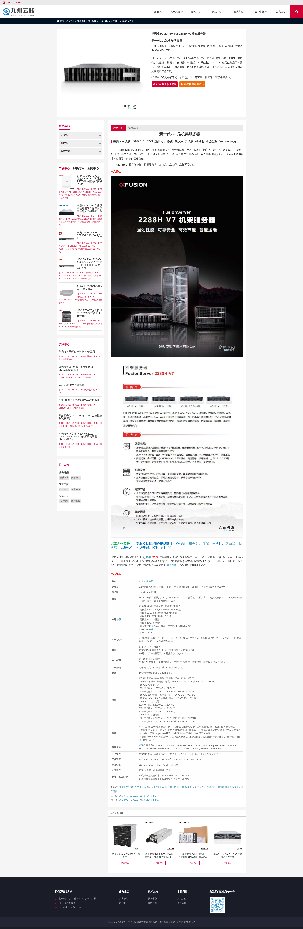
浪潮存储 (94, 219)
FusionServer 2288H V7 (152, 787)
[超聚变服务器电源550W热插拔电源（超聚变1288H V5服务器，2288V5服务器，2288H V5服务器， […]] (159, 835)
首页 (62, 21)
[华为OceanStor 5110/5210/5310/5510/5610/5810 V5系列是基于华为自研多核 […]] (227, 835)
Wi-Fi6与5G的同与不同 (72, 385)
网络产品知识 (89, 390)
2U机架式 (134, 787)
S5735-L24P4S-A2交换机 (72, 249)
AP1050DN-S (70, 300)
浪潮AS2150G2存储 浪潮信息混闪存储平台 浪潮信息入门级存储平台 (90, 208)
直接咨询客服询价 (194, 84)
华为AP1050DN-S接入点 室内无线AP (89, 287)
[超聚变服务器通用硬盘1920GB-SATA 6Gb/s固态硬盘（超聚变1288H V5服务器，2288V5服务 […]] (193, 835)
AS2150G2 (72, 219)
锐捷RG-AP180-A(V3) (73, 195)
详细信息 (125, 863)
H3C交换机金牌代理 (92, 324)
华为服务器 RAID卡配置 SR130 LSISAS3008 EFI (76, 368)
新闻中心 (93, 168)
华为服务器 (87, 377)
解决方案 (171, 565)
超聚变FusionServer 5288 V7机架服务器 (139, 800)
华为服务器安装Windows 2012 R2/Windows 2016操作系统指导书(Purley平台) (78, 436)
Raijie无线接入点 (79, 192)
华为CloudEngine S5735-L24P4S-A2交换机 (90, 235)
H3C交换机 (63, 324)
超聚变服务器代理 (215, 787)
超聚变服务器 (83, 21)
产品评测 (89, 426)
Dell (68, 408)
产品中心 (70, 21)
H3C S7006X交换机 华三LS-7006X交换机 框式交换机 (90, 313)
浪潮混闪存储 (75, 222)
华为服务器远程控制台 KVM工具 (77, 351)
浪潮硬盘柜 (86, 222)
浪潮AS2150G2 (84, 219)
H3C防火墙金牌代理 (87, 275)
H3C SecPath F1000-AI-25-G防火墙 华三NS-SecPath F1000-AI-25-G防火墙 (90, 263)
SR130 (79, 377)
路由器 (230, 543)
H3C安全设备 (88, 272)
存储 (205, 543)
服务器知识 (88, 356)
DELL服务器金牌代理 (71, 426)
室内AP (89, 300)
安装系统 (66, 447)
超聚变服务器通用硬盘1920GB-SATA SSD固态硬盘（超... (193, 857)
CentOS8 (63, 408)
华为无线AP (81, 300)
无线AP (96, 300)
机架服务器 (178, 787)
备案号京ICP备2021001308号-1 (179, 922)
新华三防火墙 (85, 278)
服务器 (193, 543)
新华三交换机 (75, 327)
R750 (72, 408)
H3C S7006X (77, 324)
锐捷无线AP (87, 195)
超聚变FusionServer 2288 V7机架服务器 (139, 796)
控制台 (69, 359)
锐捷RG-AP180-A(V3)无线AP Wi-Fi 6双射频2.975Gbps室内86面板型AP (89, 180)
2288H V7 (124, 787)
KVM (98, 356)
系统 (82, 408)
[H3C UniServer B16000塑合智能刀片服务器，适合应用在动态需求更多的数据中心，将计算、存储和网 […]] (125, 835)
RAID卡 (73, 377)
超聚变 (146, 557)
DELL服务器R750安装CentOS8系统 (79, 400)
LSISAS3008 (64, 377)
